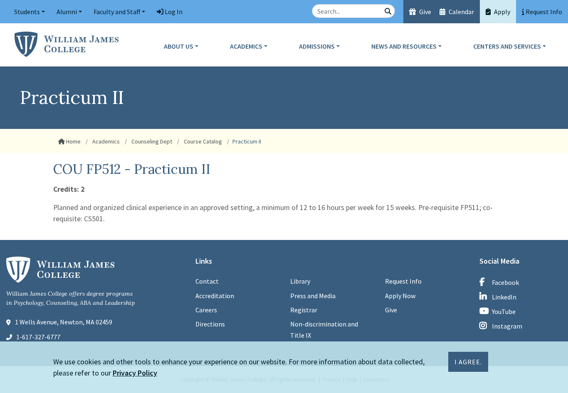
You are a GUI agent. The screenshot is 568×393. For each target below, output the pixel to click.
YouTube (504, 311)
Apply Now (400, 296)
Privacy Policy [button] (135, 373)
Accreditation (214, 296)
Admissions (317, 46)
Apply (501, 11)
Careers (206, 310)
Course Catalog (202, 141)
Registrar (303, 310)
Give (424, 11)
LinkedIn (504, 297)
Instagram (507, 326)
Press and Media (313, 296)
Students (27, 11)
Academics (246, 46)
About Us (178, 46)
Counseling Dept (151, 141)
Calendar (460, 11)
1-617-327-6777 (38, 337)
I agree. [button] (468, 362)
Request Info (403, 281)
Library (300, 281)
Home (73, 141)
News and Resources (404, 46)
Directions (210, 324)
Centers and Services (507, 46)
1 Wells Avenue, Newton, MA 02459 (63, 322)
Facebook (505, 282)
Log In (173, 11)
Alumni (67, 11)
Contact (207, 281)
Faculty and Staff (117, 11)
